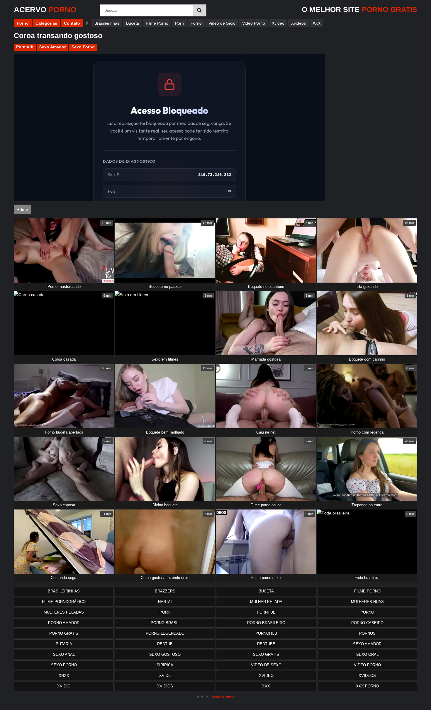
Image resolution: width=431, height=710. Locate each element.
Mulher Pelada (266, 601)
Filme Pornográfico (64, 601)
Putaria (64, 644)
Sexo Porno (83, 47)
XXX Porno (367, 686)
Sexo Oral (367, 654)
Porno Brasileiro (266, 623)
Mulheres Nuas (367, 601)
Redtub (165, 644)
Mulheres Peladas (64, 612)
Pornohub (266, 633)
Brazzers (165, 591)
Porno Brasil (165, 623)
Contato (72, 23)
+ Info (22, 209)
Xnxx (64, 675)
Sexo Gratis (266, 654)
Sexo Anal (64, 654)
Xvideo (278, 23)
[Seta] (87, 23)
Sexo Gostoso (165, 654)
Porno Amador (63, 623)
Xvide (165, 675)
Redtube (266, 644)
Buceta (132, 23)
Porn (179, 23)
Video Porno (253, 23)
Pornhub (24, 47)
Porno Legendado (165, 633)
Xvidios (165, 686)
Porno (23, 23)
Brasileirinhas (106, 23)
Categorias (46, 23)
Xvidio (63, 686)
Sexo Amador (52, 47)
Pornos (367, 633)
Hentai (165, 601)
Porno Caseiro (367, 623)
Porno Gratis (63, 633)
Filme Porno (157, 23)
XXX (316, 23)
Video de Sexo (221, 23)
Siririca (165, 665)
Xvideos (298, 23)
